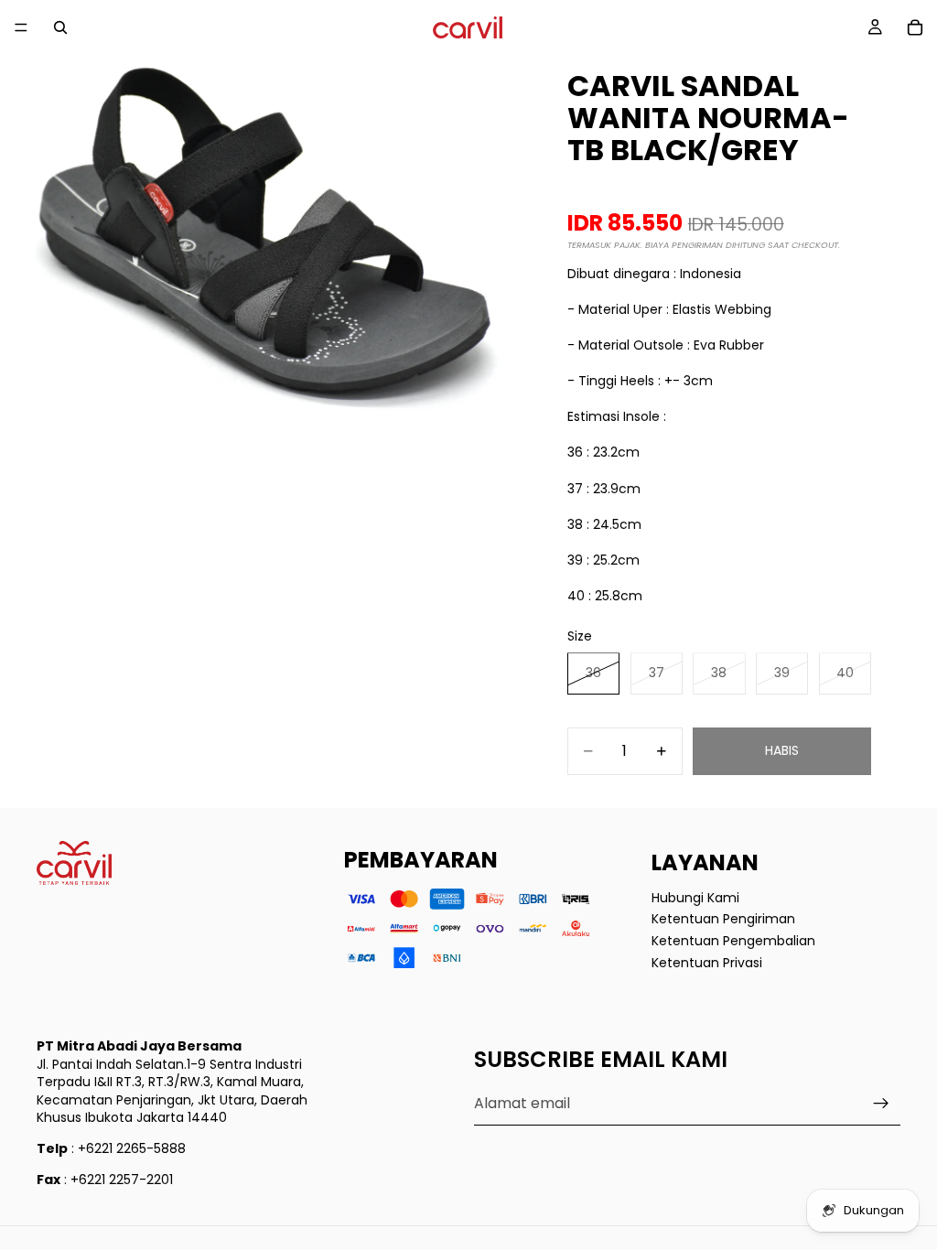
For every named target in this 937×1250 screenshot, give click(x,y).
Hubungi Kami (695, 898)
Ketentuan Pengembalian (733, 941)
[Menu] (21, 27)
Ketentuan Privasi (707, 962)
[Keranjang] (915, 27)
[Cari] (60, 27)
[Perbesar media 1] (265, 265)
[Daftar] (881, 1103)
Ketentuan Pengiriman (723, 919)
